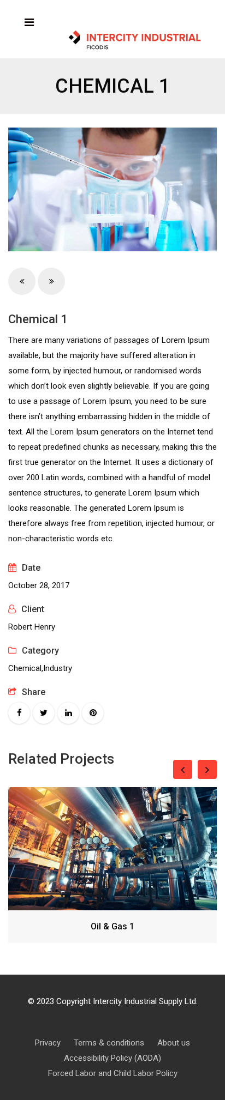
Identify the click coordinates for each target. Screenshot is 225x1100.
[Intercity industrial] (134, 41)
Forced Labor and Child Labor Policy (112, 1073)
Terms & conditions (109, 1043)
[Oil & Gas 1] (112, 849)
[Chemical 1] (112, 189)
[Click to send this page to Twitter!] (44, 713)
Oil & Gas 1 (112, 926)
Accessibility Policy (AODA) (112, 1058)
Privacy (48, 1043)
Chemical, (25, 668)
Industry (57, 668)
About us (173, 1043)
